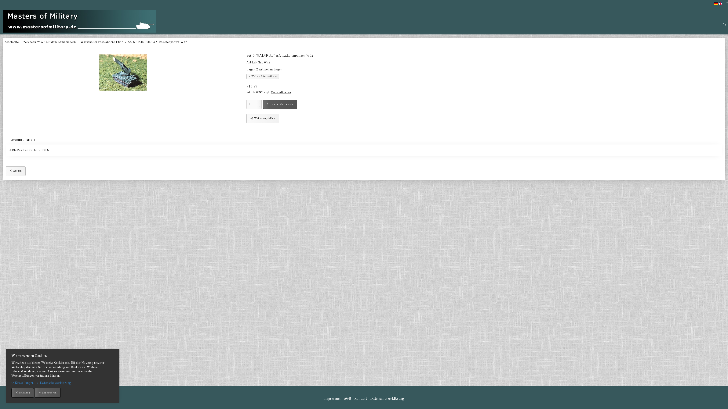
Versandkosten (281, 92)
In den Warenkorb (281, 104)
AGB (347, 398)
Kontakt (361, 398)
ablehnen (24, 393)
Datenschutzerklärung (55, 383)
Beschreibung (22, 140)
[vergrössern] (123, 72)
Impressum (332, 398)
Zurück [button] (17, 171)
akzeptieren (49, 393)
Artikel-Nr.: (254, 62)
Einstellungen (24, 383)
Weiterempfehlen (264, 118)
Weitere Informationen (264, 76)
